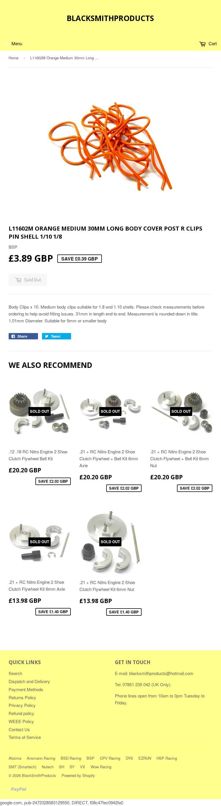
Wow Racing (101, 766)
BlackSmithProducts (110, 18)
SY (72, 766)
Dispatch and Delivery (29, 681)
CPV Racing (110, 758)
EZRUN (144, 758)
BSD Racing (71, 758)
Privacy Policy (22, 705)
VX (82, 766)
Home (13, 57)
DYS (129, 758)
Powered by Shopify (78, 775)
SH (61, 766)
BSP (90, 758)
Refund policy (21, 713)
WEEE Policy (21, 721)
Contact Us (19, 729)
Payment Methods (26, 689)
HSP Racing (167, 758)
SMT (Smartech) (22, 766)
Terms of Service (25, 737)
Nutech (48, 766)
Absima (15, 758)
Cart (212, 43)
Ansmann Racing (41, 758)
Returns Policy (22, 697)
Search (15, 673)
